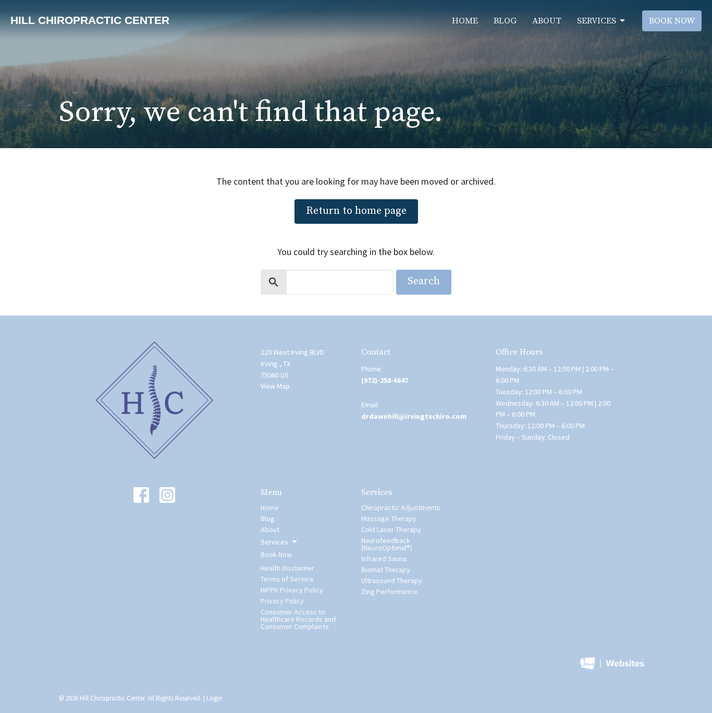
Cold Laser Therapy (391, 529)
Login (214, 698)
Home (465, 21)
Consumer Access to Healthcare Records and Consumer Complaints (298, 619)
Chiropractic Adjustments (400, 507)
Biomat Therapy (385, 569)
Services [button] (274, 542)
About (546, 21)
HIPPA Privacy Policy (292, 590)
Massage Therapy (388, 518)
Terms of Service (287, 579)
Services (596, 21)
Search (424, 281)
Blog (505, 21)
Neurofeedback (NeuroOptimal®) (386, 544)
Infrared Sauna (384, 558)
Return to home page (356, 210)
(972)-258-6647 (384, 380)
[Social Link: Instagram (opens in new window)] (167, 495)
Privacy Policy (282, 601)
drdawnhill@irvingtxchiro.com (414, 416)
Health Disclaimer (287, 568)
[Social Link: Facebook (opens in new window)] (141, 495)
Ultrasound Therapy (391, 580)
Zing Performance (389, 591)
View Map (275, 386)
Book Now (672, 21)
